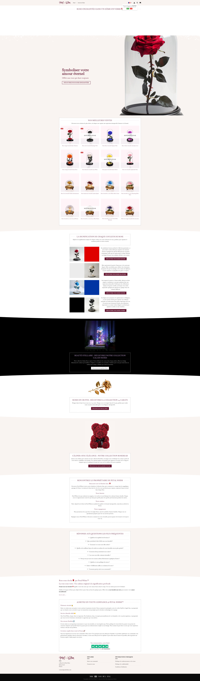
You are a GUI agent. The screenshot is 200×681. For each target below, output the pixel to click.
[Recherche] (137, 2)
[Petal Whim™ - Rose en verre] (65, 2)
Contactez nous (91, 664)
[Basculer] (89, 537)
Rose (74, 2)
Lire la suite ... (62, 595)
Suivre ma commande (92, 661)
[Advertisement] (100, 24)
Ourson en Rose (81, 2)
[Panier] (140, 2)
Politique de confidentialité (122, 664)
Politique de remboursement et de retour (125, 661)
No (131, 8)
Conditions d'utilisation (121, 667)
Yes (127, 8)
